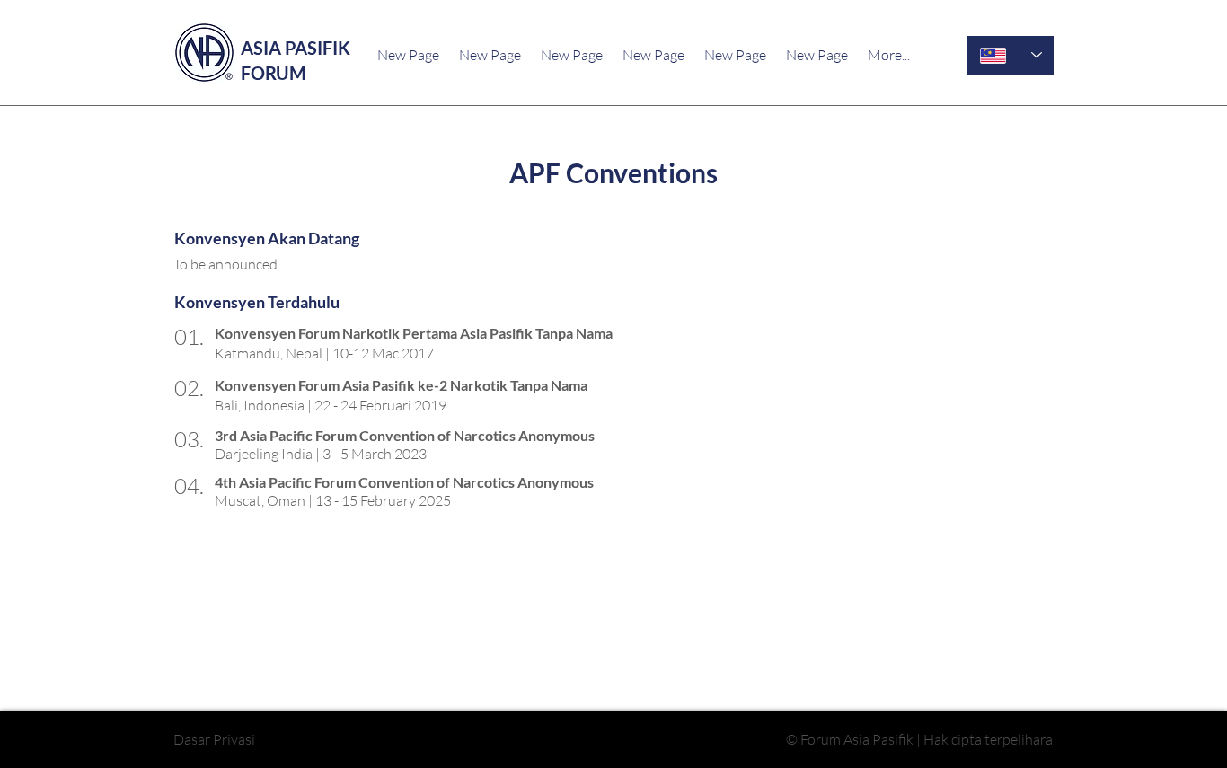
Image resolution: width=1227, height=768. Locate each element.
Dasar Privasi (214, 739)
